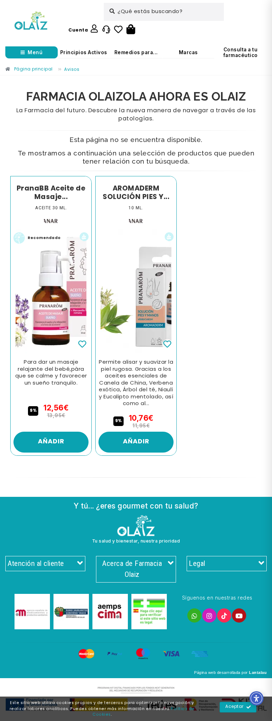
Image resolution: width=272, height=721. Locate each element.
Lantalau (258, 672)
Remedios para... (136, 52)
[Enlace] (31, 20)
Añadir (51, 441)
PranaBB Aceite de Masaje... (51, 193)
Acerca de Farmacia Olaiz (132, 569)
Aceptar (234, 706)
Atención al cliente (35, 563)
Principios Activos (83, 52)
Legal (197, 563)
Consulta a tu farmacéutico (240, 52)
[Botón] (131, 29)
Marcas (188, 52)
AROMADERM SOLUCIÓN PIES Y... (136, 193)
